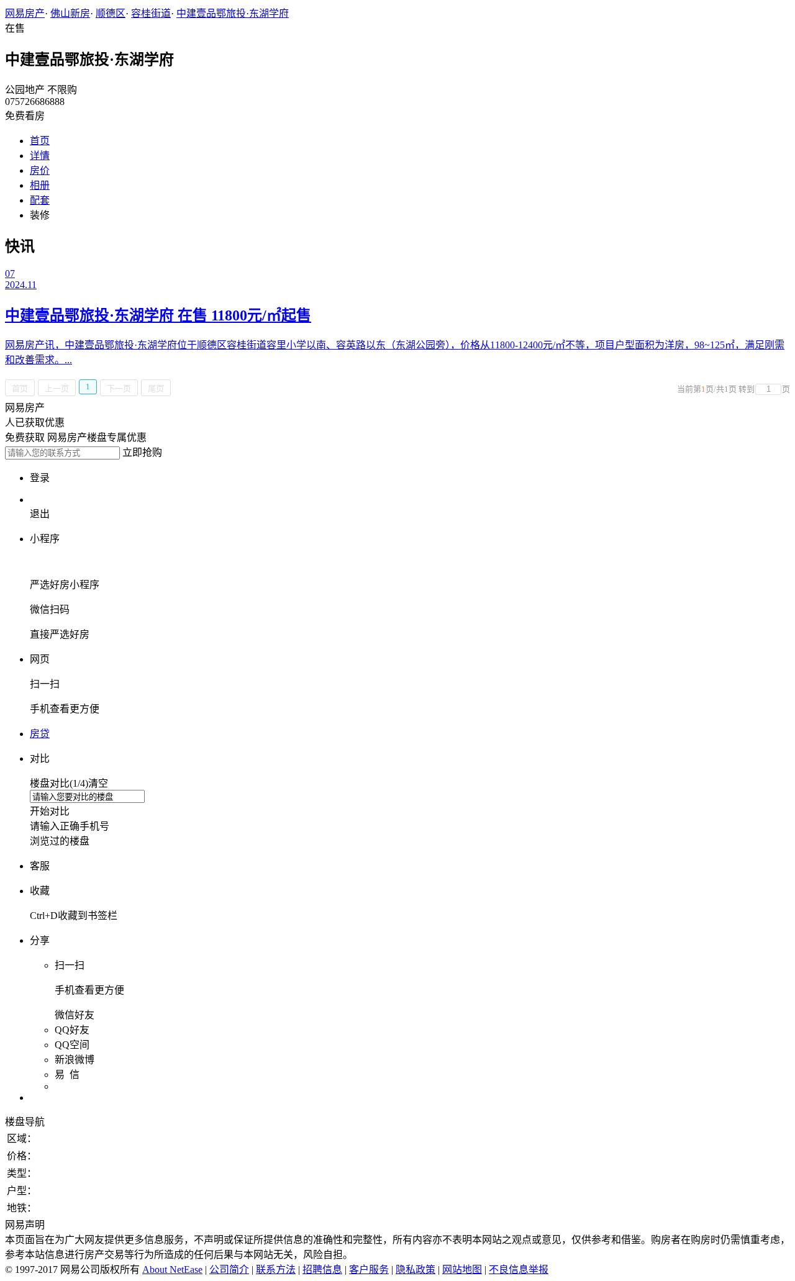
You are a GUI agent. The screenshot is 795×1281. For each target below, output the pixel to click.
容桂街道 (151, 13)
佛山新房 (70, 13)
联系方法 (276, 1269)
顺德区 (110, 13)
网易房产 (25, 13)
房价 (40, 170)
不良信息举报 (518, 1269)
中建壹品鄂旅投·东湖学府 (232, 13)
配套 (40, 200)
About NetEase (172, 1269)
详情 (40, 155)
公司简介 (229, 1269)
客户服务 (369, 1269)
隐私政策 (415, 1269)
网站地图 (462, 1269)
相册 (40, 185)
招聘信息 (322, 1269)
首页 (40, 140)
